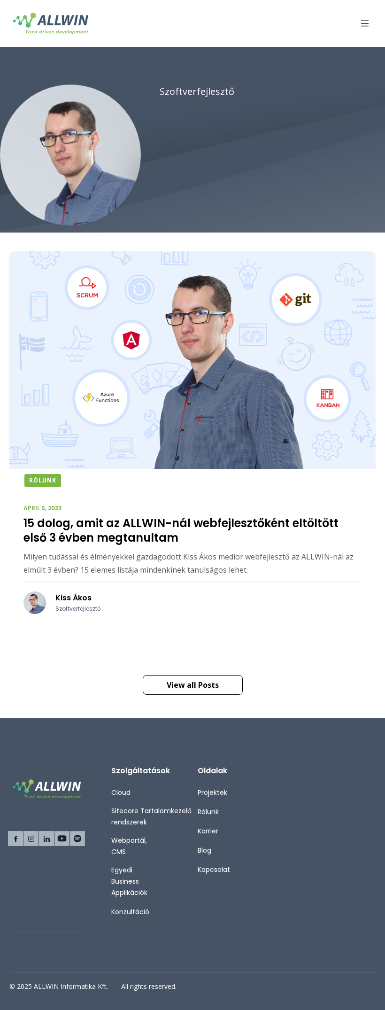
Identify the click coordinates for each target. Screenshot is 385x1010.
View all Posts (193, 685)
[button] (360, 23)
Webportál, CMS (129, 846)
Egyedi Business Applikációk (129, 881)
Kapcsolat (214, 869)
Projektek (212, 792)
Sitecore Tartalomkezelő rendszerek (151, 816)
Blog (204, 850)
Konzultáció (130, 912)
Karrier (208, 831)
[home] (50, 23)
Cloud (121, 792)
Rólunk (208, 811)
